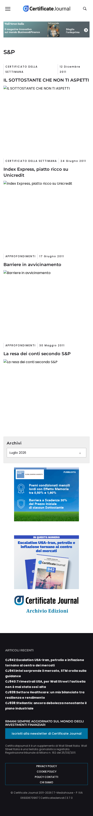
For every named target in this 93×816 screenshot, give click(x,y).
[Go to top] (82, 801)
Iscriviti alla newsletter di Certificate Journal (47, 733)
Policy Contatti (46, 777)
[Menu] (7, 9)
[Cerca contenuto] (85, 9)
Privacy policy (46, 766)
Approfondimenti (20, 256)
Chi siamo (46, 782)
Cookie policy (46, 771)
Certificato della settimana (21, 69)
